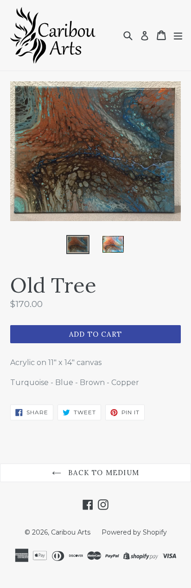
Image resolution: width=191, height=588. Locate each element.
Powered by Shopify (134, 532)
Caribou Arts (70, 532)
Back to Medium (102, 472)
